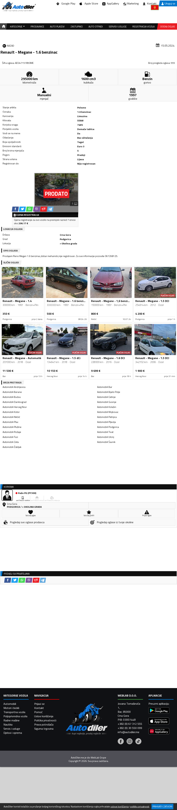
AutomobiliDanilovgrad (14, 402)
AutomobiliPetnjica (107, 417)
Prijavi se (39, 704)
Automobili (9, 704)
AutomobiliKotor (11, 412)
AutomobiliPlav (10, 422)
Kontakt (152, 3)
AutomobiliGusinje (106, 402)
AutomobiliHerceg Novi (15, 407)
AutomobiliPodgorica (108, 427)
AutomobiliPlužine (12, 427)
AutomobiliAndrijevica (14, 387)
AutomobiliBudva (12, 397)
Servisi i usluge (118, 26)
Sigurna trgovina (43, 729)
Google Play (67, 3)
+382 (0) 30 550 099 (130, 728)
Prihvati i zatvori (162, 806)
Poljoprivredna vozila (15, 716)
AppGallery (112, 3)
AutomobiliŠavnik (106, 442)
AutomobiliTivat (105, 432)
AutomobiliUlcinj (105, 437)
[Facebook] (121, 741)
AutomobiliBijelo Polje (108, 392)
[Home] (3, 26)
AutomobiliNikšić (11, 417)
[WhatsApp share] (29, 209)
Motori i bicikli (11, 708)
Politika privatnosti (45, 720)
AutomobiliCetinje (106, 397)
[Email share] (43, 209)
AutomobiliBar (104, 387)
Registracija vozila (143, 26)
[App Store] (158, 721)
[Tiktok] (138, 741)
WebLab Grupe (98, 757)
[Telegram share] (50, 209)
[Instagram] (130, 741)
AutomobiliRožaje (12, 432)
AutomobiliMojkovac (107, 412)
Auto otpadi (95, 26)
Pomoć (38, 712)
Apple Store (90, 3)
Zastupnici (77, 26)
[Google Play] (158, 711)
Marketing (133, 3)
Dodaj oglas (167, 26)
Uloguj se (170, 3)
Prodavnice (37, 26)
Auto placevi (57, 26)
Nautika (7, 724)
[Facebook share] (15, 209)
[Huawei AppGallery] (158, 732)
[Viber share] (36, 209)
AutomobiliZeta (11, 442)
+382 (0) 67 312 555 (130, 724)
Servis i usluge (11, 729)
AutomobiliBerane (12, 392)
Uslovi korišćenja (43, 716)
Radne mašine (11, 720)
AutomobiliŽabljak (12, 447)
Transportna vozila (14, 712)
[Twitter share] (22, 209)
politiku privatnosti (139, 806)
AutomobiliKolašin (106, 407)
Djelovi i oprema (12, 733)
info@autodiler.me (128, 732)
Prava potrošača (43, 724)
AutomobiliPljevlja (106, 422)
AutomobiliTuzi (10, 437)
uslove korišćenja (119, 806)
